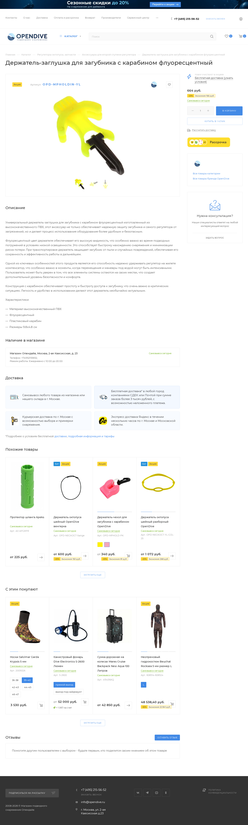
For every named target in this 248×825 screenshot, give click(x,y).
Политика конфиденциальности (222, 791)
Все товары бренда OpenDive (211, 178)
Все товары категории (206, 173)
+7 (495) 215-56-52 (186, 19)
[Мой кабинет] (241, 19)
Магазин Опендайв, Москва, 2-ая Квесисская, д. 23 (44, 353)
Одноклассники (166, 793)
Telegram (147, 793)
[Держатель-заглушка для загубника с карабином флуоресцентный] (93, 134)
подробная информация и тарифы (91, 436)
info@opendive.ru (93, 802)
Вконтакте (138, 793)
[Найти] (211, 36)
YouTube (156, 793)
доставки (60, 436)
